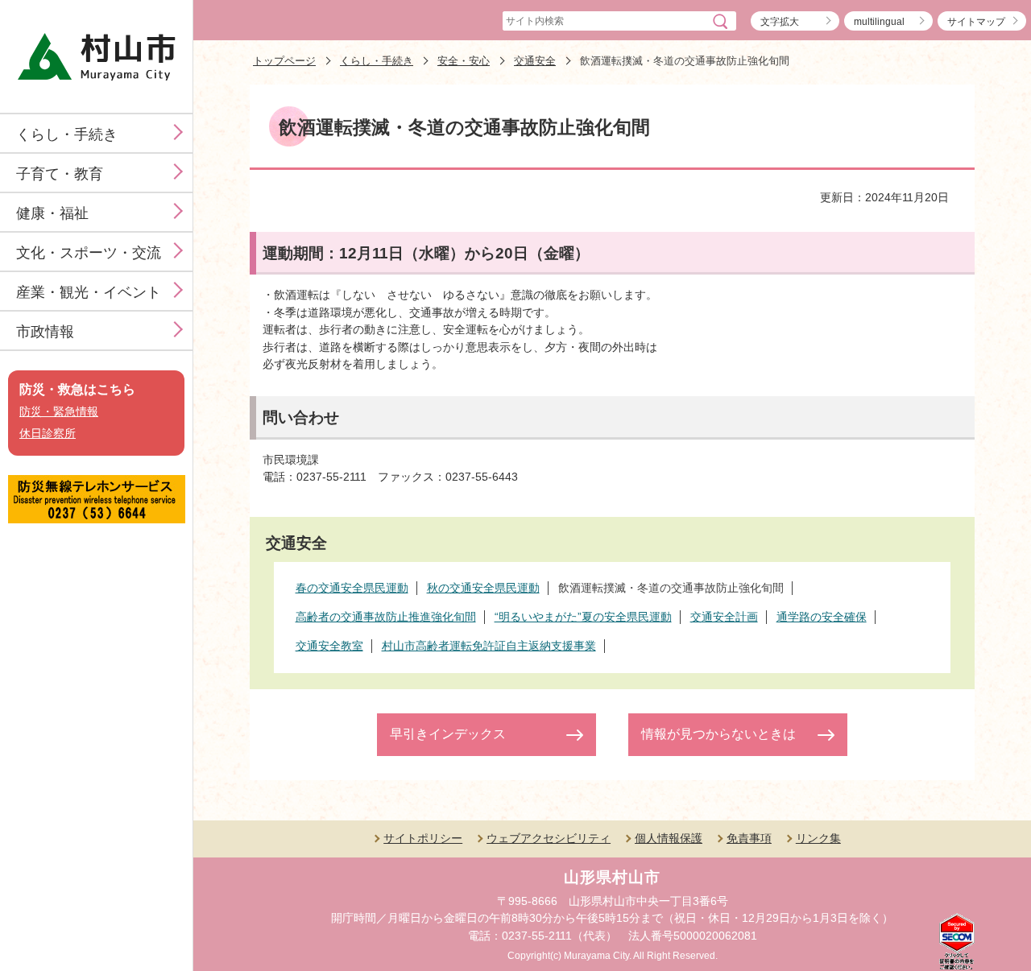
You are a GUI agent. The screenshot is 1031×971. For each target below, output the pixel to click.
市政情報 (45, 332)
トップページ (284, 61)
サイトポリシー (422, 838)
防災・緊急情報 (58, 412)
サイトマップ (976, 21)
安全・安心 (463, 61)
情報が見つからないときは (718, 734)
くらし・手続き (67, 134)
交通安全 (535, 61)
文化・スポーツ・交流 (88, 253)
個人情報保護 (668, 838)
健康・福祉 (52, 213)
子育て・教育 (59, 174)
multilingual (879, 21)
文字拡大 (779, 21)
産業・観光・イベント (88, 292)
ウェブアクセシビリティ (549, 838)
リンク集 (818, 838)
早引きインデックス (448, 734)
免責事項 (749, 838)
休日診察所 (47, 434)
